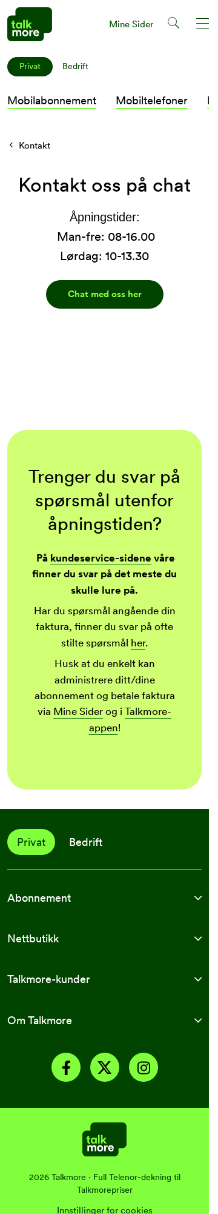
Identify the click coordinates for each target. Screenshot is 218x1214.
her (138, 643)
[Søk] (174, 25)
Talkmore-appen (130, 719)
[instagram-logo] (143, 1069)
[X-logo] (104, 1069)
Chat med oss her (105, 294)
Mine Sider (78, 711)
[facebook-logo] (66, 1069)
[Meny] (203, 25)
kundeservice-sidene (100, 558)
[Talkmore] (104, 1138)
